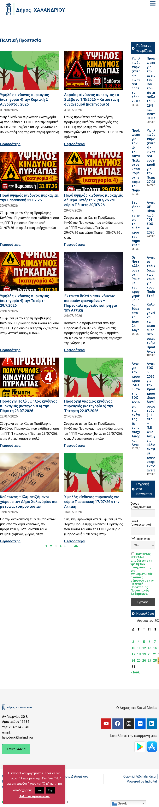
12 (144, 648)
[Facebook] (117, 723)
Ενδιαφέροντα (140, 538)
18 (139, 654)
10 (133, 648)
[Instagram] (129, 723)
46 (76, 546)
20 (149, 654)
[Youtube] (106, 723)
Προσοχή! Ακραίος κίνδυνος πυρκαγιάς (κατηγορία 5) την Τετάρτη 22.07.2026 (88, 406)
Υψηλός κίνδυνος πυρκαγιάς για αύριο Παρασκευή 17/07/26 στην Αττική (91, 502)
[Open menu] (153, 3)
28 (155, 660)
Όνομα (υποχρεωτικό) (141, 505)
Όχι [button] (50, 790)
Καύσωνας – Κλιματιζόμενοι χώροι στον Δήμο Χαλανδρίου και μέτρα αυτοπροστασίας (29, 502)
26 (144, 660)
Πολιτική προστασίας (34, 796)
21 (155, 654)
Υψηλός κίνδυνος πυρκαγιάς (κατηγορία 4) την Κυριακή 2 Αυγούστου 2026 (24, 99)
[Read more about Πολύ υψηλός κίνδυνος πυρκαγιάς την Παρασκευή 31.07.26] (29, 171)
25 (139, 660)
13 (149, 648)
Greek (122, 803)
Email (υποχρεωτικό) (141, 523)
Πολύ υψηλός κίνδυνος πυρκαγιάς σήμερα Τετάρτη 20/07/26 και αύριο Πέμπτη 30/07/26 (93, 200)
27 (149, 660)
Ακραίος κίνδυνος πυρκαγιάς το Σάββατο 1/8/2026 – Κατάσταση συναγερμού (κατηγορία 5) (91, 99)
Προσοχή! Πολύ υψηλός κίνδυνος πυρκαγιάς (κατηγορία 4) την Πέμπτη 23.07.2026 (29, 406)
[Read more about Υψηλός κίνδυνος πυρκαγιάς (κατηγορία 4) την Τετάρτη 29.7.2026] (29, 271)
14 (155, 648)
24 (133, 660)
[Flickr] (140, 723)
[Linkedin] (152, 723)
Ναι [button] (39, 790)
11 (139, 648)
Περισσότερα (10, 144)
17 (133, 654)
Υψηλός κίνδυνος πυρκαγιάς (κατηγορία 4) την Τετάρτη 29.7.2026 (24, 301)
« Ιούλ (135, 672)
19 (144, 654)
